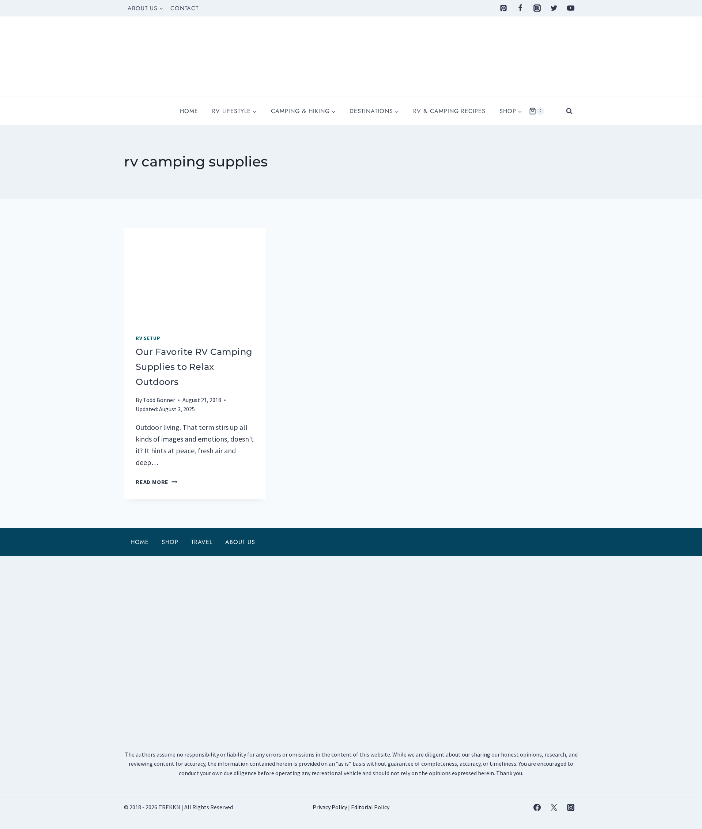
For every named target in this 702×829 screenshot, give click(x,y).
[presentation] (194, 275)
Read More (156, 481)
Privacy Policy (330, 807)
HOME (140, 542)
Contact (184, 8)
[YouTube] (570, 8)
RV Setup (148, 338)
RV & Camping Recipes (449, 111)
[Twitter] (554, 8)
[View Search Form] (569, 110)
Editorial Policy (370, 807)
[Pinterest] (503, 8)
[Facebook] (520, 8)
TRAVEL (201, 542)
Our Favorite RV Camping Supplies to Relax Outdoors (194, 366)
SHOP (170, 542)
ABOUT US (240, 542)
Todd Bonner (159, 400)
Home (189, 111)
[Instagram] (537, 8)
